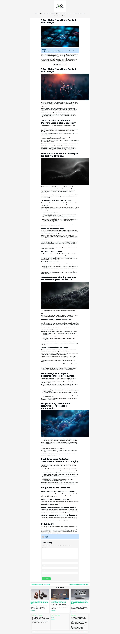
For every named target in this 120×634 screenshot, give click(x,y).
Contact (53, 619)
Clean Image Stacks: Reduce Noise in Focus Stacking (41, 584)
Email (43, 565)
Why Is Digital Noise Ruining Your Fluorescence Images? (79, 584)
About (52, 617)
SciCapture (46, 537)
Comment (44, 547)
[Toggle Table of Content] (65, 64)
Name (43, 560)
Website (43, 570)
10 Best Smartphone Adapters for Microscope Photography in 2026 (39, 602)
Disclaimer (85, 631)
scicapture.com (37, 631)
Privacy (77, 631)
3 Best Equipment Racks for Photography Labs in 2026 (58, 601)
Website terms (81, 631)
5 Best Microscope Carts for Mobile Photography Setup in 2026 (79, 602)
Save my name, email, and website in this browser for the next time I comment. (59, 575)
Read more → (33, 610)
